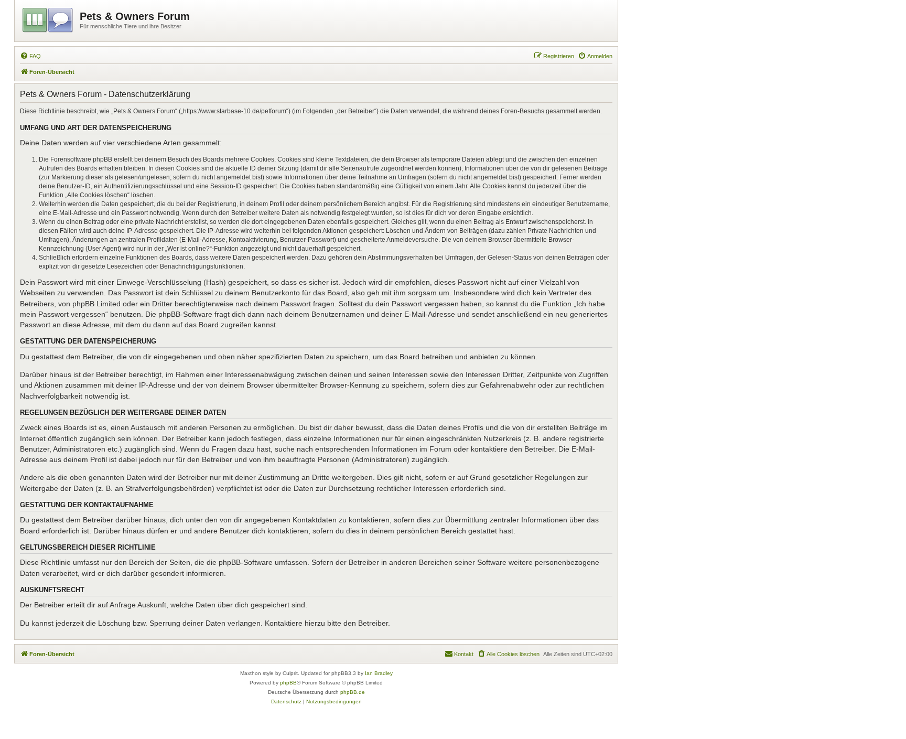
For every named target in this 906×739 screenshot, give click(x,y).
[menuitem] (30, 56)
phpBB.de (352, 692)
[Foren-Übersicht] (48, 18)
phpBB (288, 683)
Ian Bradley (379, 673)
